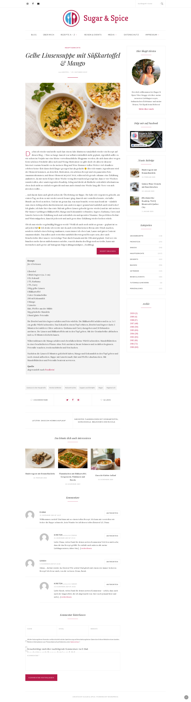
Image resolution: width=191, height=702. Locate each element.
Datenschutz (131, 35)
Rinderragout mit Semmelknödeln (40, 474)
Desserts (146, 259)
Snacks (146, 247)
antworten (112, 513)
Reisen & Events (93, 35)
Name (29, 629)
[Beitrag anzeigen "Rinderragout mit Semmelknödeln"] (40, 458)
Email (61, 629)
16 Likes (107, 400)
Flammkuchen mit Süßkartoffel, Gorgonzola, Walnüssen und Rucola (72, 477)
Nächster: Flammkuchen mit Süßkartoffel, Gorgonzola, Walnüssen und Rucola (96, 420)
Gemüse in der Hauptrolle (36, 388)
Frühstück (146, 242)
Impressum (151, 35)
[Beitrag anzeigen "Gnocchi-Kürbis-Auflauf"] (105, 459)
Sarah (43, 561)
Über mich (48, 35)
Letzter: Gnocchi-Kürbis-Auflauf (49, 421)
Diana (43, 512)
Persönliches (146, 288)
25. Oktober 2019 (79, 72)
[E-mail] (38, 4)
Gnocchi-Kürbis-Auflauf (105, 475)
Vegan (100, 388)
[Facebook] (33, 4)
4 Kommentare (41, 400)
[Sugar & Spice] (95, 18)
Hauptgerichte (73, 47)
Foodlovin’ (50, 369)
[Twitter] (67, 400)
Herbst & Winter (55, 388)
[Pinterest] (78, 400)
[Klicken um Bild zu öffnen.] (72, 114)
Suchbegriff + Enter (145, 4)
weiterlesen (86, 548)
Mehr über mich (146, 109)
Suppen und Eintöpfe (87, 388)
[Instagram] (27, 4)
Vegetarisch (111, 388)
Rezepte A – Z (68, 35)
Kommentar (33, 655)
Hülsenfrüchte (70, 388)
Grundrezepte (146, 236)
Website (94, 629)
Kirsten (63, 72)
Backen (146, 265)
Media (111, 35)
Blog (34, 35)
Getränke (146, 271)
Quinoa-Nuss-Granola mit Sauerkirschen (151, 185)
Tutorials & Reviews (146, 283)
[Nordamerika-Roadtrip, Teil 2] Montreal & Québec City (150, 202)
